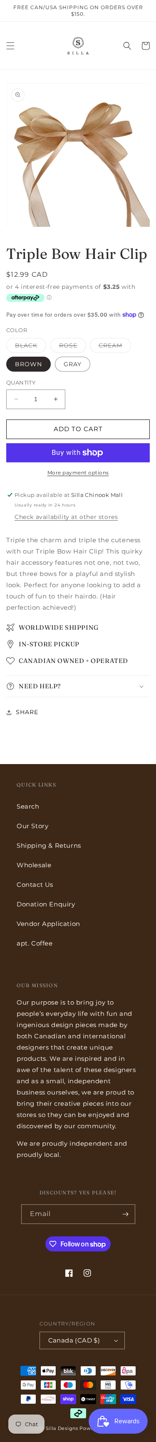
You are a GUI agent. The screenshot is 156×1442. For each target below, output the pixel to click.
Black (30, 347)
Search (28, 806)
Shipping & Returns (49, 845)
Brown (28, 364)
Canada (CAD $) (74, 1340)
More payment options (78, 472)
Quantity (20, 382)
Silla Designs (62, 1428)
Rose (72, 347)
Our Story (32, 826)
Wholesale (34, 865)
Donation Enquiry (46, 904)
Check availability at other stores (66, 517)
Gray (73, 364)
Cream (115, 347)
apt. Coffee (35, 943)
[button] (10, 46)
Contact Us (35, 885)
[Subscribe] (125, 1214)
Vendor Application (48, 924)
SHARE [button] (27, 712)
